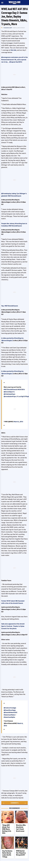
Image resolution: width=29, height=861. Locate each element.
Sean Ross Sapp (8, 27)
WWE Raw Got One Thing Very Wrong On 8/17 (21, 853)
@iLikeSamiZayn (9, 394)
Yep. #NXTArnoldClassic (9, 306)
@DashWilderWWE (10, 712)
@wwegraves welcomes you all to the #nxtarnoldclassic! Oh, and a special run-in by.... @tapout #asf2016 (14, 59)
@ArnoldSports (9, 392)
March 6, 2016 (18, 422)
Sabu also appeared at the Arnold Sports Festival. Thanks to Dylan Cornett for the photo (12, 626)
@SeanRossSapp (10, 710)
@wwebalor (8, 396)
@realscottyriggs (10, 708)
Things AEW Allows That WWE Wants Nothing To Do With (6, 829)
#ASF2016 (21, 389)
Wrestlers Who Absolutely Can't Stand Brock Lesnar (21, 828)
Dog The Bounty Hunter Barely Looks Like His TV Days (7, 854)
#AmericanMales (9, 715)
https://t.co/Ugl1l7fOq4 (20, 396)
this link (13, 50)
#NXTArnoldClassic (10, 389)
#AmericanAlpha (9, 717)
